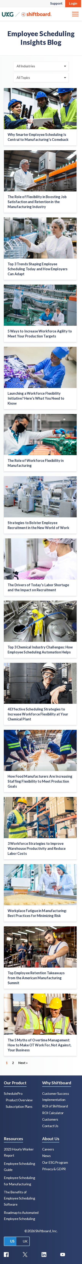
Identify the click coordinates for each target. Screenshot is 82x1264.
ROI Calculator (53, 1113)
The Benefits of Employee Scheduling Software (19, 1198)
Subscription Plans (19, 1106)
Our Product (15, 1082)
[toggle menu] (75, 14)
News (46, 1156)
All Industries (26, 66)
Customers (50, 1119)
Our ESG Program (55, 1162)
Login (73, 3)
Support (56, 3)
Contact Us (50, 1126)
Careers (48, 1149)
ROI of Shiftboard (55, 1106)
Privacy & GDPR (54, 1169)
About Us (50, 1138)
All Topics (23, 78)
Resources (13, 1138)
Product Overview (19, 1100)
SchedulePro (13, 1093)
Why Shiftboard (56, 1082)
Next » (23, 1063)
